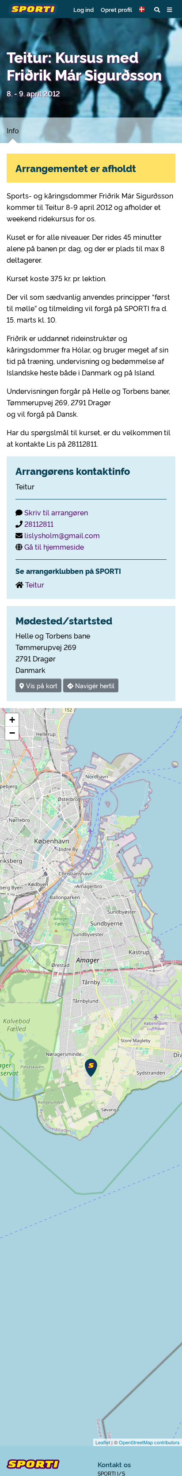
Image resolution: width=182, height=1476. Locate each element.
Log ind (83, 9)
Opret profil (116, 9)
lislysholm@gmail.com (62, 535)
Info (13, 130)
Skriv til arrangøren (56, 512)
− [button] (12, 732)
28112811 (38, 524)
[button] (143, 9)
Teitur (34, 584)
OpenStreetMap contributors (149, 1442)
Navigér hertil (93, 685)
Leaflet (102, 1442)
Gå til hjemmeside (54, 546)
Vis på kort (40, 685)
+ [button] (12, 719)
